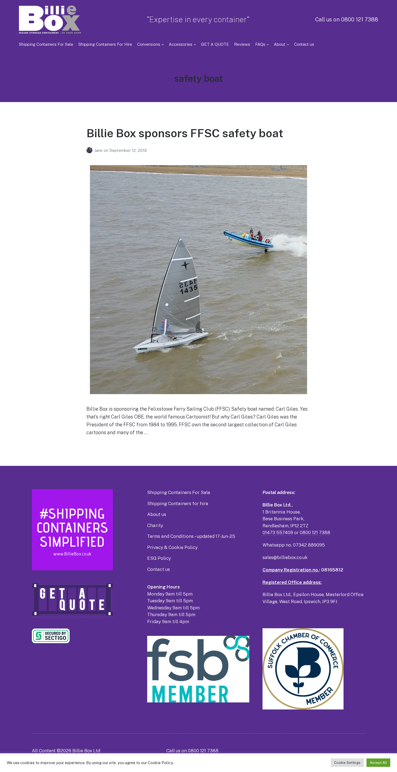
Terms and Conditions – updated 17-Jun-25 (191, 536)
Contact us (304, 44)
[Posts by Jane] (90, 150)
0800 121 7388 (315, 532)
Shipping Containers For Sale (46, 44)
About (279, 44)
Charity (155, 525)
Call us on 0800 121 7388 (346, 19)
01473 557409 (278, 532)
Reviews (242, 44)
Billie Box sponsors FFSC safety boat (184, 133)
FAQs (260, 44)
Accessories (180, 44)
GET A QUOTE (215, 44)
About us (156, 514)
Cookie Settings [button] (347, 763)
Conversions (148, 44)
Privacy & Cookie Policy (172, 547)
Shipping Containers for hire (177, 503)
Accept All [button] (378, 763)
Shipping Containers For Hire (105, 44)
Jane (99, 150)
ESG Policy (159, 558)
